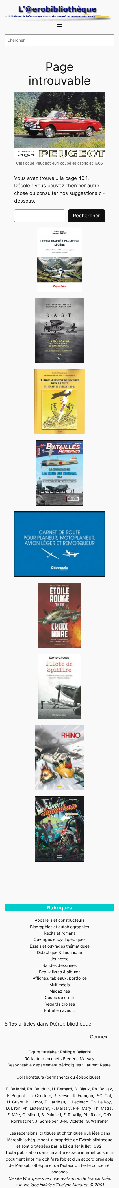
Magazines (59, 991)
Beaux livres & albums (59, 971)
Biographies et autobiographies (59, 926)
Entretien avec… (59, 1010)
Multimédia (59, 984)
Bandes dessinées (59, 965)
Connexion (102, 1037)
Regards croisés (59, 1004)
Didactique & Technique (59, 952)
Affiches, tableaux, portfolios (60, 978)
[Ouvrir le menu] (59, 25)
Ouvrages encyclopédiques (59, 939)
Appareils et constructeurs (59, 920)
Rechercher (86, 215)
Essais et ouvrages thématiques (60, 946)
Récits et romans (59, 933)
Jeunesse (59, 958)
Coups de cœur (59, 997)
